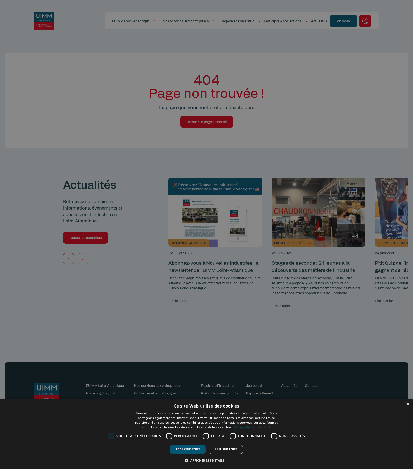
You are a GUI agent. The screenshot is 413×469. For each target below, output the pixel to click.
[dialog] (206, 434)
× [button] (407, 404)
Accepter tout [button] (188, 449)
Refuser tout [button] (226, 449)
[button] (206, 460)
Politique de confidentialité (251, 427)
